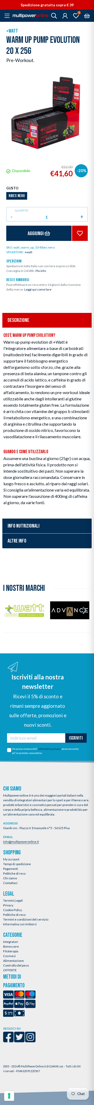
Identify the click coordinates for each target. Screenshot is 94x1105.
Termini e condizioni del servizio (25, 919)
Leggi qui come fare (37, 289)
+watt (12, 31)
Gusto (12, 188)
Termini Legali (13, 900)
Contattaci (10, 883)
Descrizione (18, 320)
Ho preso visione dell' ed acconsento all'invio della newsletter (45, 751)
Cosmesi (9, 956)
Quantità (21, 210)
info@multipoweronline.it (21, 842)
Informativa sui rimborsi (20, 924)
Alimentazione (13, 961)
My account (11, 859)
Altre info (17, 541)
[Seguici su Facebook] (8, 1040)
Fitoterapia (10, 951)
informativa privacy (49, 748)
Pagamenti (10, 869)
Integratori (10, 942)
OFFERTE (10, 970)
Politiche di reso (14, 873)
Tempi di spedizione (17, 864)
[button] (9, 610)
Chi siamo (10, 878)
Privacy (8, 905)
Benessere (11, 946)
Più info (41, 271)
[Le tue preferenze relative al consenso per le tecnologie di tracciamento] (9, 1096)
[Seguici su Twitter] (19, 1040)
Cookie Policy (12, 910)
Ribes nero (17, 195)
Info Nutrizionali (23, 526)
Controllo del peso (16, 965)
